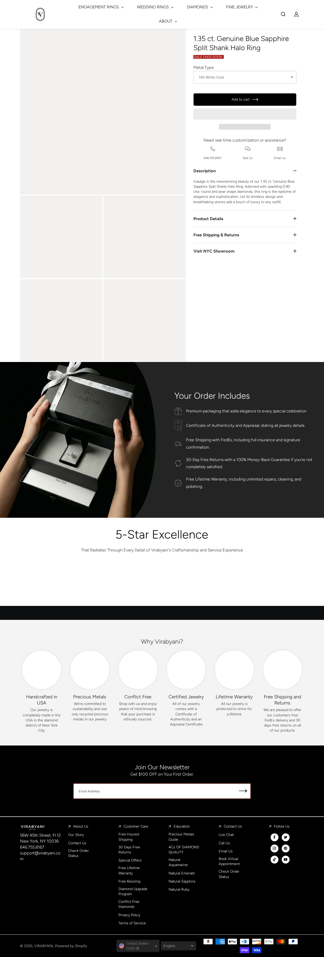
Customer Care (136, 826)
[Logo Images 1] (67, 584)
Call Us (224, 843)
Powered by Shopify (71, 946)
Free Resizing (129, 881)
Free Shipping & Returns (216, 234)
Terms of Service (132, 923)
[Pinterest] (285, 848)
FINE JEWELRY (240, 7)
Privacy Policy (129, 915)
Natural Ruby (179, 889)
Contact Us (77, 843)
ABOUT (166, 21)
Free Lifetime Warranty (129, 870)
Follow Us (282, 826)
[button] (245, 114)
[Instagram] (274, 848)
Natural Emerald (181, 873)
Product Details (208, 218)
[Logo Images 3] (162, 584)
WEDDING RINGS (153, 7)
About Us (80, 826)
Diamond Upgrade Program (132, 891)
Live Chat (226, 834)
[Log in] (296, 14)
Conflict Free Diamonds (128, 904)
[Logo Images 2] (114, 584)
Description (204, 170)
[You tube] (285, 859)
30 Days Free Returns (129, 849)
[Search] (283, 14)
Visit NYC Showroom (213, 251)
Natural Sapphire (182, 881)
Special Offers (129, 860)
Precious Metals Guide (181, 836)
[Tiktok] (274, 859)
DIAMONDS (198, 7)
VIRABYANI (43, 946)
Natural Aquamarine (178, 862)
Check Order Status (78, 853)
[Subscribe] (243, 791)
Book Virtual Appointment (229, 861)
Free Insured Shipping (128, 836)
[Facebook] (274, 837)
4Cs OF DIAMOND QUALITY (184, 849)
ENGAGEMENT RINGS (99, 7)
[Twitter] (285, 837)
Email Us (226, 851)
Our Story (76, 834)
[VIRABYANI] (40, 14)
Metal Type (203, 67)
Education (182, 826)
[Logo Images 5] (256, 584)
